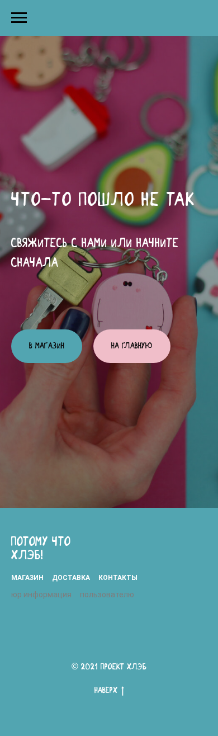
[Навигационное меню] (19, 17)
